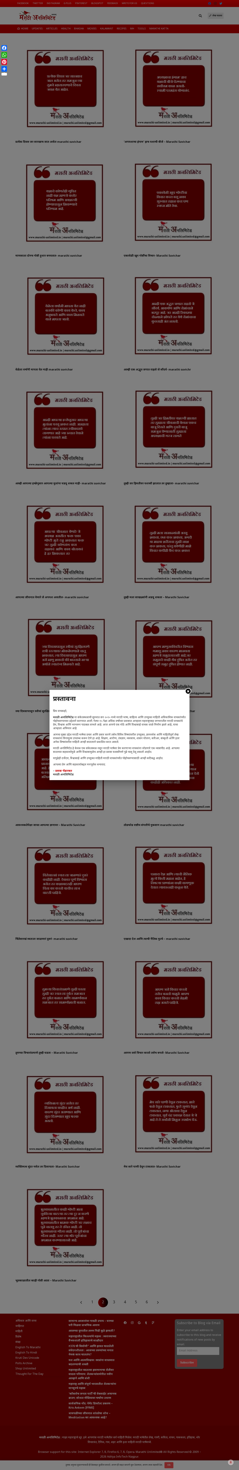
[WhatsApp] (4, 54)
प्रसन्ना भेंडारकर (63, 771)
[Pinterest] (4, 61)
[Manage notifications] (231, 1462)
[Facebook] (4, 47)
